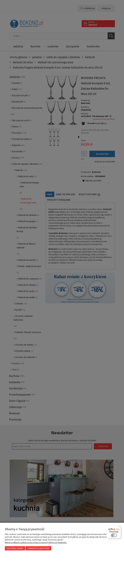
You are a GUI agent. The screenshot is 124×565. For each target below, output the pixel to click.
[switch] (114, 535)
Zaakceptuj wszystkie (38, 548)
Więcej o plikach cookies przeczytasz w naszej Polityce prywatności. (36, 542)
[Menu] (119, 527)
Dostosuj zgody (15, 548)
